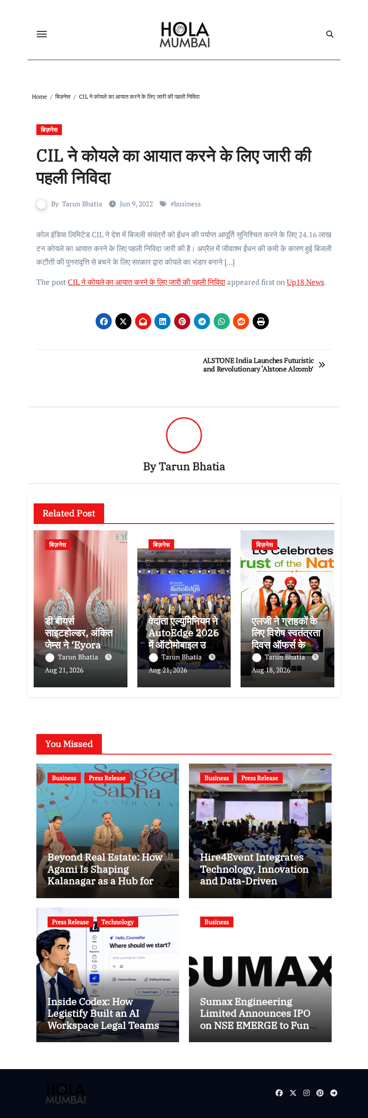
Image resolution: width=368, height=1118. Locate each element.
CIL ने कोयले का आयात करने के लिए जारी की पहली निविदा (146, 282)
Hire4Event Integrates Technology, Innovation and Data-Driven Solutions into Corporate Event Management (256, 880)
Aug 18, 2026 (271, 669)
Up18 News (305, 282)
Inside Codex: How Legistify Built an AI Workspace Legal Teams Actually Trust (103, 1019)
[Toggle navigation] (41, 34)
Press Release (107, 777)
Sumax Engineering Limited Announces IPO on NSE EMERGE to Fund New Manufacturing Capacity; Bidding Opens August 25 (257, 1031)
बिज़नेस (49, 129)
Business (64, 777)
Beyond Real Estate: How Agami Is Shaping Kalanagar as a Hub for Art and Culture (105, 874)
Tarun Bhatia (82, 203)
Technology (117, 921)
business (187, 203)
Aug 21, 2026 (64, 669)
